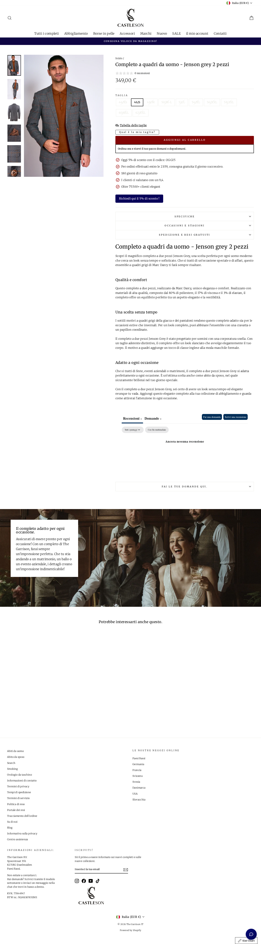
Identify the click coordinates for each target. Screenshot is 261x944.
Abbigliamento (76, 33)
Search (11, 763)
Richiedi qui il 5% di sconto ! (139, 198)
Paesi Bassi (138, 758)
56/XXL (212, 102)
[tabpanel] (185, 453)
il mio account (197, 33)
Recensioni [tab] (132, 418)
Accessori (127, 33)
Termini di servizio (18, 798)
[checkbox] (157, 430)
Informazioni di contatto (22, 780)
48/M (151, 102)
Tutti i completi (46, 33)
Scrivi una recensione (235, 417)
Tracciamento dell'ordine (22, 815)
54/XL (196, 102)
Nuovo (162, 33)
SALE (176, 33)
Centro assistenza (17, 839)
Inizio (118, 58)
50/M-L (166, 102)
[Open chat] (251, 934)
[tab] (153, 419)
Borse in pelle (104, 33)
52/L (182, 102)
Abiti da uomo (15, 751)
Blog (10, 827)
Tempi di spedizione (19, 792)
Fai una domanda (212, 417)
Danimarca (139, 787)
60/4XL (124, 112)
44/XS (123, 102)
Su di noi (12, 821)
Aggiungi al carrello (185, 139)
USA (135, 793)
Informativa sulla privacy (22, 833)
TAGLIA (121, 95)
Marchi (145, 33)
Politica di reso (16, 804)
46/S (137, 102)
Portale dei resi (16, 810)
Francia (137, 770)
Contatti (220, 33)
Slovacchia (138, 799)
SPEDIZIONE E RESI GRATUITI (184, 234)
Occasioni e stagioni (185, 225)
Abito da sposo (16, 757)
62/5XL (140, 112)
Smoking (12, 768)
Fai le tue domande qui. (185, 486)
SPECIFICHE (185, 216)
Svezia (136, 781)
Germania (138, 764)
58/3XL (229, 102)
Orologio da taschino (19, 774)
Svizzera (137, 776)
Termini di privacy (18, 786)
